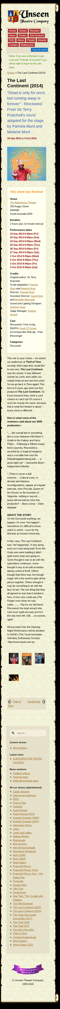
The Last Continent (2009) (27, 907)
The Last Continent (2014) (27, 911)
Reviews (35, 30)
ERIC (16, 799)
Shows (23, 30)
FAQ (11, 40)
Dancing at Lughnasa (24, 795)
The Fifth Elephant (23, 903)
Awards (42, 40)
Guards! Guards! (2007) (26, 821)
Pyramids (18, 881)
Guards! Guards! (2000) (26, 817)
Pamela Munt (27, 292)
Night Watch (19, 862)
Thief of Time (20, 933)
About (21, 40)
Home (12, 30)
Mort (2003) (19, 858)
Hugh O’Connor (28, 328)
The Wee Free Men (23, 929)
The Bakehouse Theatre (23, 202)
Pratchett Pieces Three (25, 870)
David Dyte (37, 296)
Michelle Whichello (25, 299)
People (31, 40)
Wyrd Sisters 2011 (23, 944)
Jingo (16, 828)
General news (20, 777)
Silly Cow (18, 888)
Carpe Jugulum (21, 791)
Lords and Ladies (22, 832)
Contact (13, 44)
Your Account (39, 49)
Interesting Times (22, 825)
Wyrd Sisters (20, 748)
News (12, 35)
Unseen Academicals (24, 937)
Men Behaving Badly (24, 847)
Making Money (21, 836)
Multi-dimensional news (25, 780)
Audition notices (21, 773)
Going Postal (20, 810)
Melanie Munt (28, 288)
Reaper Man (19, 885)
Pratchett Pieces (22, 866)
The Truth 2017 (21, 926)
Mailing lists (27, 44)
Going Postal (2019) (24, 814)
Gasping (17, 806)
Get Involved (37, 35)
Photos (22, 35)
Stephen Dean (18, 307)
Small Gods (34, 701)
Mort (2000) (19, 855)
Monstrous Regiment (24, 851)
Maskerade (19, 840)
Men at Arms (20, 843)
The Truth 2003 (21, 922)
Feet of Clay (19, 802)
